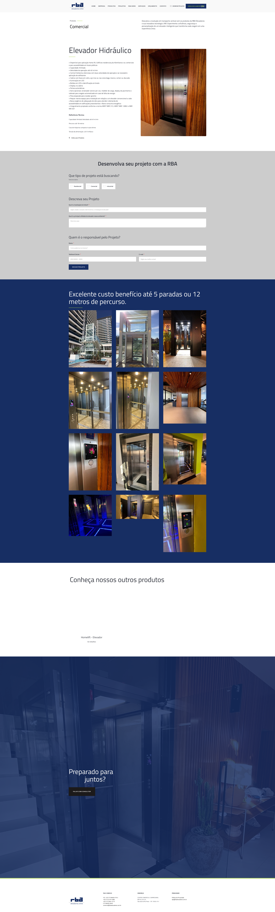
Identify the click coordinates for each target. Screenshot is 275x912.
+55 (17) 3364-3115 (109, 901)
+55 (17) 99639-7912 (112, 898)
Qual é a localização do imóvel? (79, 205)
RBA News (132, 6)
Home (94, 6)
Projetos (122, 6)
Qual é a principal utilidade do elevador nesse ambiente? (87, 216)
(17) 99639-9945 (108, 903)
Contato (163, 6)
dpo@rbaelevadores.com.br (179, 899)
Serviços (141, 6)
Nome (71, 243)
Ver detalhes (91, 641)
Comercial (79, 26)
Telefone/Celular (74, 254)
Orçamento (152, 6)
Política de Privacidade (178, 898)
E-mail (141, 254)
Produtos (111, 6)
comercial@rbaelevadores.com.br (112, 905)
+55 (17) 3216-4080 (109, 899)
